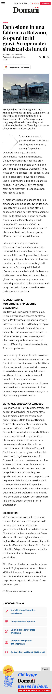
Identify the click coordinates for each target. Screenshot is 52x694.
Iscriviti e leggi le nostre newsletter (23, 611)
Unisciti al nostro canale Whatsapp (23, 631)
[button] (40, 57)
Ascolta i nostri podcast (23, 621)
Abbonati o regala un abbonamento (21, 642)
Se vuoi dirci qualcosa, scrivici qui (28, 651)
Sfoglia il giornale (21, 3)
